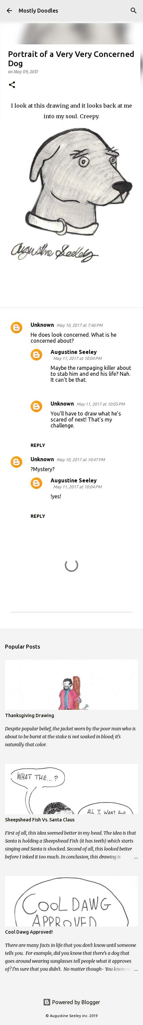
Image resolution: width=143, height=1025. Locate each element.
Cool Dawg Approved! (29, 932)
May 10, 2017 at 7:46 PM (79, 325)
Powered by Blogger (75, 1002)
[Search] (134, 11)
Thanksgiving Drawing (29, 715)
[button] (12, 85)
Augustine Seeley (74, 352)
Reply (38, 445)
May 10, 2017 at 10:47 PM (81, 459)
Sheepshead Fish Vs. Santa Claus (39, 819)
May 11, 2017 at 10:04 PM (77, 358)
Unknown (42, 325)
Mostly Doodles (38, 11)
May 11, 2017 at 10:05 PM (100, 404)
